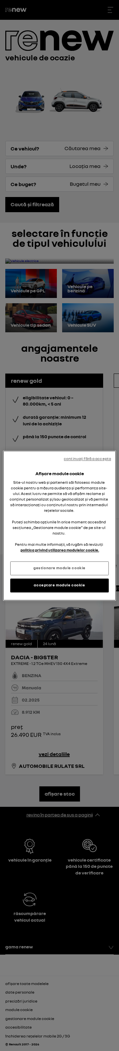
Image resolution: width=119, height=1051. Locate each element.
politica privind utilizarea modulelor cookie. (59, 550)
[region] (59, 525)
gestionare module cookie (59, 568)
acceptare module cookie (59, 585)
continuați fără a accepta (87, 458)
